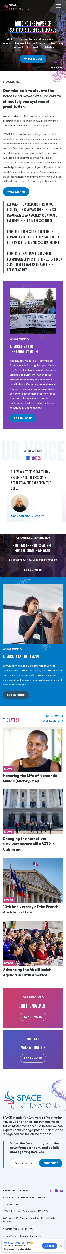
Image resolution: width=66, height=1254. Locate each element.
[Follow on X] (51, 1190)
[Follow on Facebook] (56, 1190)
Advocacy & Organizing (18, 1197)
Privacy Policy (9, 1236)
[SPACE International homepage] (16, 6)
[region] (33, 495)
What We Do (33, 58)
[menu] (58, 6)
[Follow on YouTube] (61, 1190)
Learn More (25, 419)
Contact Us (10, 1204)
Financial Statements (30, 1236)
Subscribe (50, 1163)
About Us (9, 1190)
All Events (51, 720)
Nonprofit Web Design (14, 1228)
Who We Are (16, 191)
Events (24, 1190)
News (41, 1197)
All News (52, 716)
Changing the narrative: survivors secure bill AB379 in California (29, 844)
